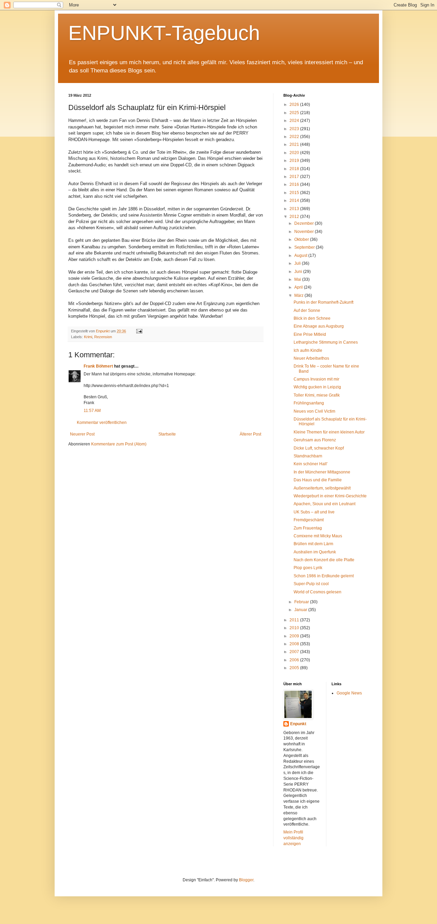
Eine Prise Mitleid (310, 334)
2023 (295, 128)
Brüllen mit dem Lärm (313, 543)
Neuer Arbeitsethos (311, 358)
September (305, 247)
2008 (295, 644)
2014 (295, 200)
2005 (295, 667)
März (299, 295)
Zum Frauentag (308, 528)
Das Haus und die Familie (318, 480)
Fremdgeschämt (309, 520)
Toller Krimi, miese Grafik (317, 395)
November (304, 231)
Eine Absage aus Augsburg (319, 326)
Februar (302, 601)
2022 (295, 136)
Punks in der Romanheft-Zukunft (323, 302)
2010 (295, 627)
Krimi (88, 337)
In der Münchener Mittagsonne (322, 472)
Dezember (304, 223)
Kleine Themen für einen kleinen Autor (329, 432)
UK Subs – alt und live (314, 512)
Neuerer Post (82, 434)
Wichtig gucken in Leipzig (317, 387)
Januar (301, 609)
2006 (295, 660)
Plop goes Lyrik (308, 567)
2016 (295, 184)
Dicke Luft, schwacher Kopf (319, 448)
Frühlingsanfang (309, 403)
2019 (295, 160)
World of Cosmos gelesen (317, 592)
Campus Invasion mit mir (316, 379)
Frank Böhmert (98, 366)
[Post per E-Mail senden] (139, 331)
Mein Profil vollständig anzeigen (293, 838)
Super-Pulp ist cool (311, 583)
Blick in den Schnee (312, 318)
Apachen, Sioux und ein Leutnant (324, 503)
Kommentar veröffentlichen (102, 422)
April (299, 287)
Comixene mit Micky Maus (318, 536)
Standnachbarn (308, 456)
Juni (298, 271)
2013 (295, 208)
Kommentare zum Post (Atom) (118, 444)
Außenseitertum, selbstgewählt (322, 488)
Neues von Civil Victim (314, 411)
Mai (298, 279)
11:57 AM (92, 410)
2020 (295, 152)
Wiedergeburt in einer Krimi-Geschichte (330, 496)
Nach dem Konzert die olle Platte (324, 559)
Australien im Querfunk (315, 552)
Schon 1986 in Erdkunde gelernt (324, 576)
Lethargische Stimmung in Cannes (326, 342)
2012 (295, 216)
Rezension (103, 337)
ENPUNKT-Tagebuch (164, 33)
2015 (295, 192)
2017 (295, 176)
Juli (298, 263)
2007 (295, 651)
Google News (349, 693)
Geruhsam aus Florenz (315, 440)
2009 (295, 636)
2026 (295, 104)
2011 (295, 620)
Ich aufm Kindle (308, 350)
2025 (295, 112)
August (301, 255)
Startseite (167, 434)
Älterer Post (250, 434)
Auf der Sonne (307, 310)
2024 (295, 120)
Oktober (302, 239)
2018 (295, 168)
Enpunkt (298, 723)
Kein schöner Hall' (310, 463)
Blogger (246, 880)
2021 (295, 144)
